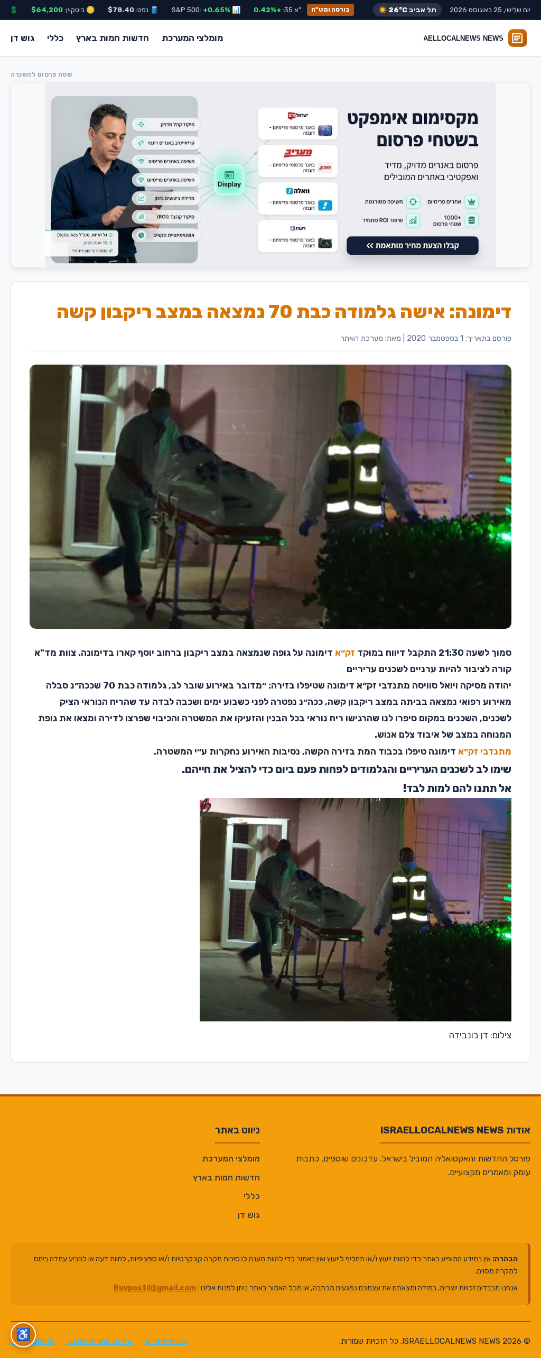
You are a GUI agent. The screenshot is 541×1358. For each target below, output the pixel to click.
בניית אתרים (166, 1341)
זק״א (345, 652)
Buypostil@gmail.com (155, 1287)
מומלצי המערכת (192, 38)
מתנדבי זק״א (484, 751)
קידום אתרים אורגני (100, 1341)
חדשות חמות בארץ (112, 38)
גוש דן (22, 38)
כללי (55, 38)
